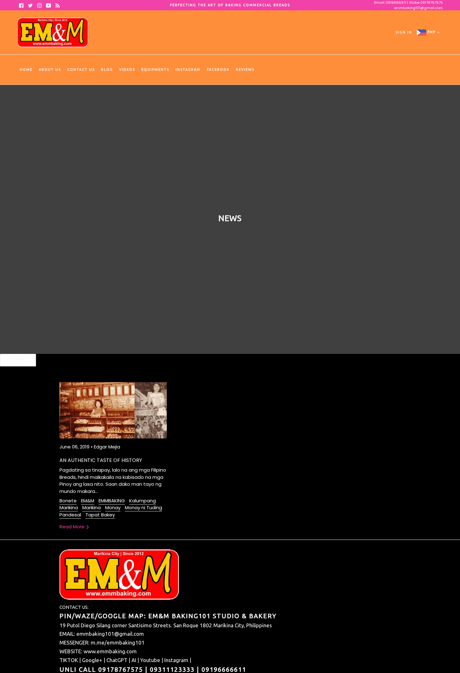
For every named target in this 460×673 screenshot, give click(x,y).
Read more (72, 526)
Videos (127, 69)
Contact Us (81, 69)
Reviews (245, 69)
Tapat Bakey (100, 514)
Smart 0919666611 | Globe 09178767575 (408, 2)
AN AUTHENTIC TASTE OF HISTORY (100, 460)
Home (26, 69)
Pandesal (70, 514)
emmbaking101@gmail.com (418, 7)
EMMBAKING (112, 500)
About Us (50, 69)
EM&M (87, 500)
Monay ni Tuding (143, 507)
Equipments (155, 69)
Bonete (68, 500)
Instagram (188, 69)
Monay (112, 507)
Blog (107, 69)
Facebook (218, 69)
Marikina (91, 507)
